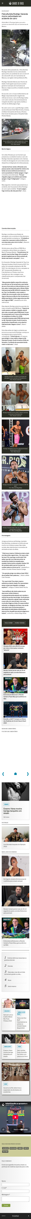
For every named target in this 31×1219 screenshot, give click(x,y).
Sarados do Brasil (9, 804)
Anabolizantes (7, 1047)
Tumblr (20, 1148)
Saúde (5, 1084)
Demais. (10, 966)
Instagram (13, 1148)
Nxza (9, 980)
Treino (19, 1047)
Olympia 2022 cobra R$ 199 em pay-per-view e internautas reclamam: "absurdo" (14, 648)
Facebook (5, 1148)
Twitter (26, 1148)
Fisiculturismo (9, 623)
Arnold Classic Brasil (21, 1013)
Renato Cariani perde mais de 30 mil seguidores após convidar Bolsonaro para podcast (14, 672)
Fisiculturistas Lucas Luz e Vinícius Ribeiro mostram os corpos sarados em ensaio (15, 811)
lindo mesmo (12, 986)
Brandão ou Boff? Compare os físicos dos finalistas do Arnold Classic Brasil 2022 (15, 721)
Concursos (7, 1011)
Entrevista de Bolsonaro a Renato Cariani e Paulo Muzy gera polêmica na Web (15, 696)
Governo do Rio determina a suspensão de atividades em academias (12, 1090)
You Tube (5, 1151)
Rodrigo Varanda (20, 623)
